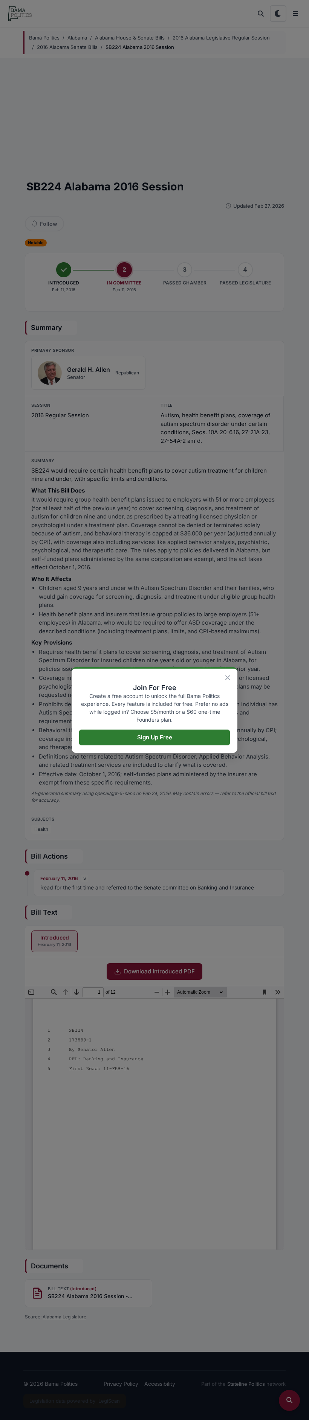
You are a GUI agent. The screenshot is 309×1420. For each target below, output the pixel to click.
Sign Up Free (154, 737)
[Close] (228, 677)
